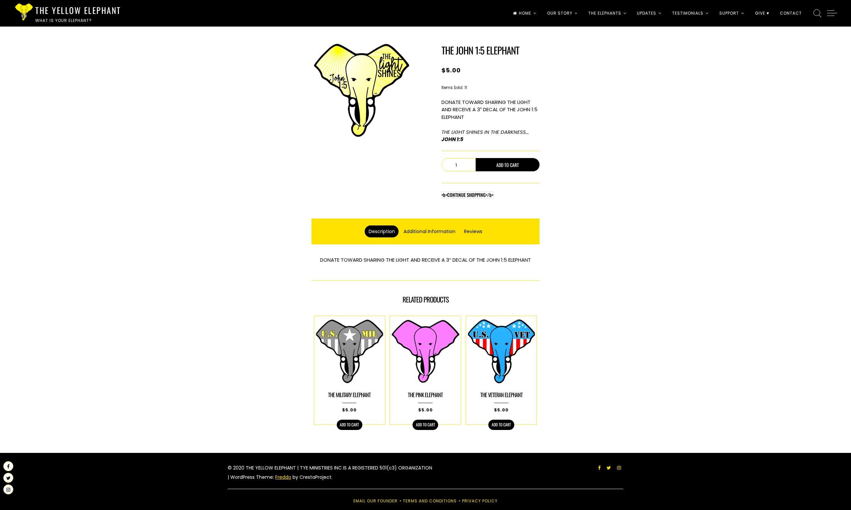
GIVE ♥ (762, 13)
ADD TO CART (507, 164)
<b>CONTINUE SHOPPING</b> (467, 194)
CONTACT (791, 13)
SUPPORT (729, 13)
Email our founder (375, 501)
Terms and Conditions (430, 501)
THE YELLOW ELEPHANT (78, 10)
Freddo (283, 477)
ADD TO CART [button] (349, 424)
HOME (525, 13)
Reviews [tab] (473, 231)
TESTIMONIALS (687, 13)
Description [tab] (382, 231)
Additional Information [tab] (429, 231)
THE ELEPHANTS (604, 13)
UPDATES (646, 13)
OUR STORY (559, 13)
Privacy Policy (480, 501)
